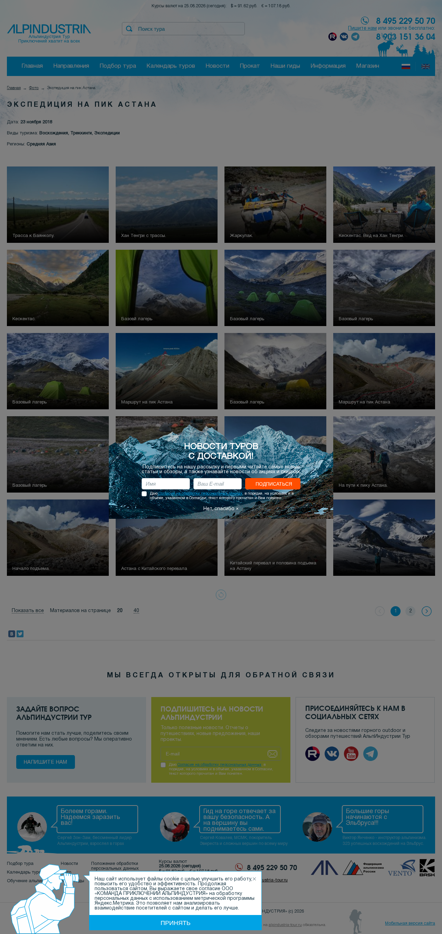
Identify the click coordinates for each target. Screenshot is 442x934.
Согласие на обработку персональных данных (200, 493)
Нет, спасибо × (221, 509)
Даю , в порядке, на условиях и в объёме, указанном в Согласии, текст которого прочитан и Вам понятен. (222, 496)
